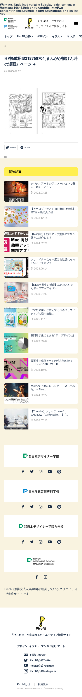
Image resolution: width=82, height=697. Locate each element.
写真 (53, 646)
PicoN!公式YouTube (42, 665)
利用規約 (43, 684)
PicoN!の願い (25, 36)
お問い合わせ (37, 654)
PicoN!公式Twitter (41, 660)
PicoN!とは (23, 684)
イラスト (57, 36)
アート (61, 646)
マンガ (71, 36)
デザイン (42, 36)
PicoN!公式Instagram (43, 671)
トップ (8, 36)
